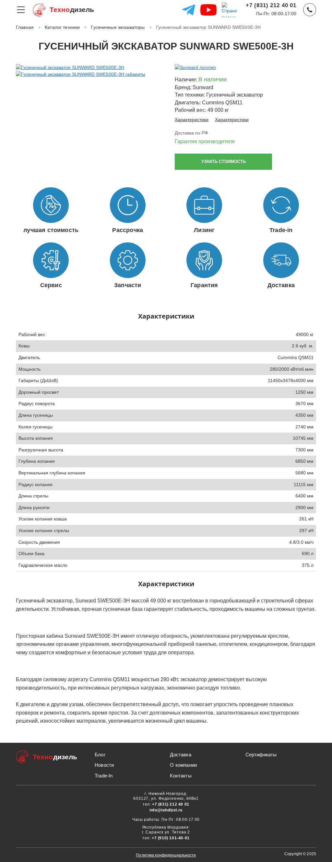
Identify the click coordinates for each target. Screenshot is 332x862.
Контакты (180, 775)
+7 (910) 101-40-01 (171, 838)
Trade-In (104, 775)
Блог (100, 754)
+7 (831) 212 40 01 (271, 5)
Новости (104, 765)
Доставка (180, 754)
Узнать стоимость (223, 161)
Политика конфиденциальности (166, 855)
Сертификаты (261, 754)
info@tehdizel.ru (166, 810)
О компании (183, 765)
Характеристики (191, 119)
